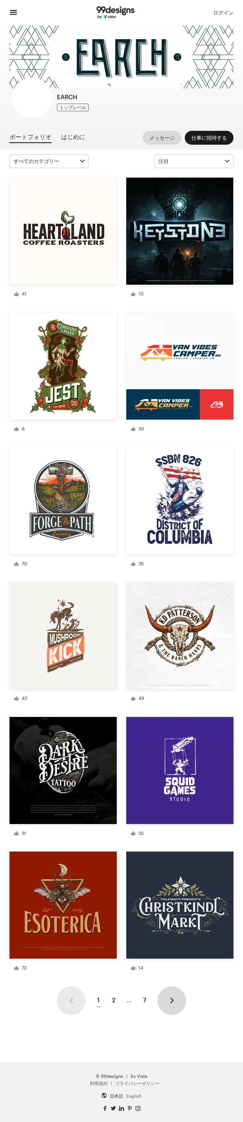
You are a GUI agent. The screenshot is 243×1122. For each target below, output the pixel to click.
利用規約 (99, 1083)
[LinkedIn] (121, 1109)
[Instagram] (137, 1109)
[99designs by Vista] (115, 12)
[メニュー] (13, 12)
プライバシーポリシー (137, 1083)
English (133, 1096)
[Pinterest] (129, 1109)
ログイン (223, 12)
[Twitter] (113, 1109)
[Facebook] (105, 1109)
